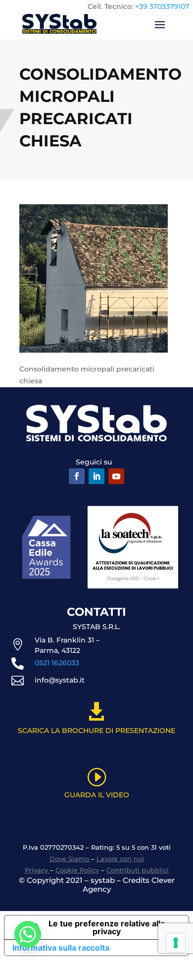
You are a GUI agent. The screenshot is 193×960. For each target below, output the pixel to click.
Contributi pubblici (137, 870)
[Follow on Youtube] (116, 476)
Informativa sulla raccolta (60, 948)
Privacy (37, 870)
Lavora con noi (120, 859)
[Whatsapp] (27, 934)
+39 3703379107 (162, 6)
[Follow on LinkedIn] (96, 476)
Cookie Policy (77, 870)
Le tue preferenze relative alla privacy (106, 927)
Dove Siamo (70, 859)
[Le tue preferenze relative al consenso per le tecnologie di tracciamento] (175, 942)
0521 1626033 (57, 662)
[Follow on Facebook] (77, 476)
